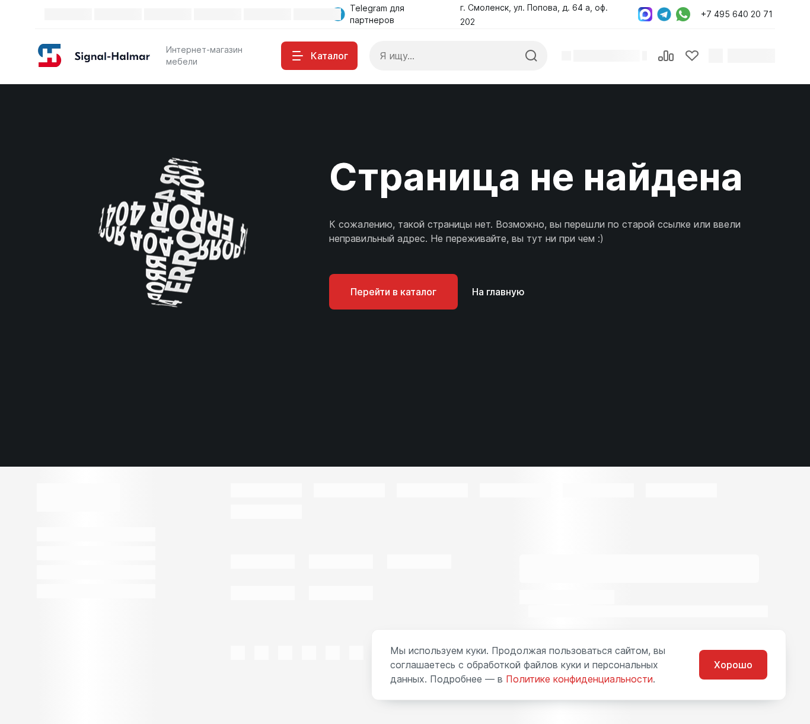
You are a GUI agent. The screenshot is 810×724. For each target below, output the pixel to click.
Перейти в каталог (393, 292)
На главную (498, 292)
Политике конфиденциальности (579, 679)
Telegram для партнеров (377, 14)
